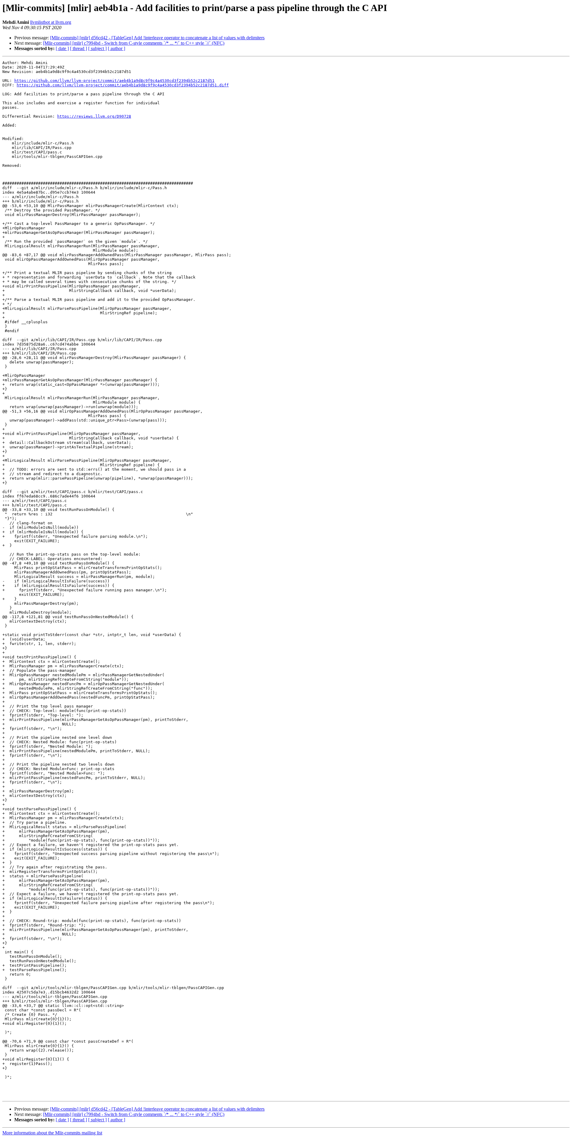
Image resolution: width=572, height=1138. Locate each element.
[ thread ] (78, 48)
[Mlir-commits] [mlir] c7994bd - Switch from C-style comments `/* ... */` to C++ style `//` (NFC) (133, 43)
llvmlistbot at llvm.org (50, 22)
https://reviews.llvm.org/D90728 (94, 116)
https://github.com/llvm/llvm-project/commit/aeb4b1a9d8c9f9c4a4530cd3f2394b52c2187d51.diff (123, 85)
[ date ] (62, 48)
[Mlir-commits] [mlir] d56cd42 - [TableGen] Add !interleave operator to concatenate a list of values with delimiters (157, 37)
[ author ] (116, 48)
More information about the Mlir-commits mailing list (52, 1132)
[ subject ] (97, 48)
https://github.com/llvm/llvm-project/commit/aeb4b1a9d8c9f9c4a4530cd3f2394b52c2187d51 (114, 80)
